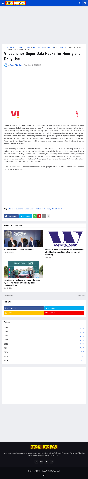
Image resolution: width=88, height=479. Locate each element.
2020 (44, 352)
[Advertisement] (44, 25)
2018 (44, 360)
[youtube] (41, 462)
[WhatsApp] (35, 216)
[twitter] (46, 462)
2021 (44, 348)
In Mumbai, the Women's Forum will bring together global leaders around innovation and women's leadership (64, 252)
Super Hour (56, 209)
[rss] (36, 462)
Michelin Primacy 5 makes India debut (19, 249)
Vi (61, 209)
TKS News (42, 471)
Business (12, 209)
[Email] (44, 216)
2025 (44, 332)
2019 (44, 356)
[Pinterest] (39, 216)
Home (44, 475)
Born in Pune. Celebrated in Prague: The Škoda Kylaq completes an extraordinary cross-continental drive (22, 282)
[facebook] (52, 462)
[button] (2, 3)
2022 (44, 344)
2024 (44, 336)
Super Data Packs (36, 209)
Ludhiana (19, 209)
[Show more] (48, 216)
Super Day (47, 209)
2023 (44, 340)
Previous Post (8, 295)
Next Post (81, 295)
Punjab (26, 209)
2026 (44, 328)
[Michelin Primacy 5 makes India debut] (23, 238)
